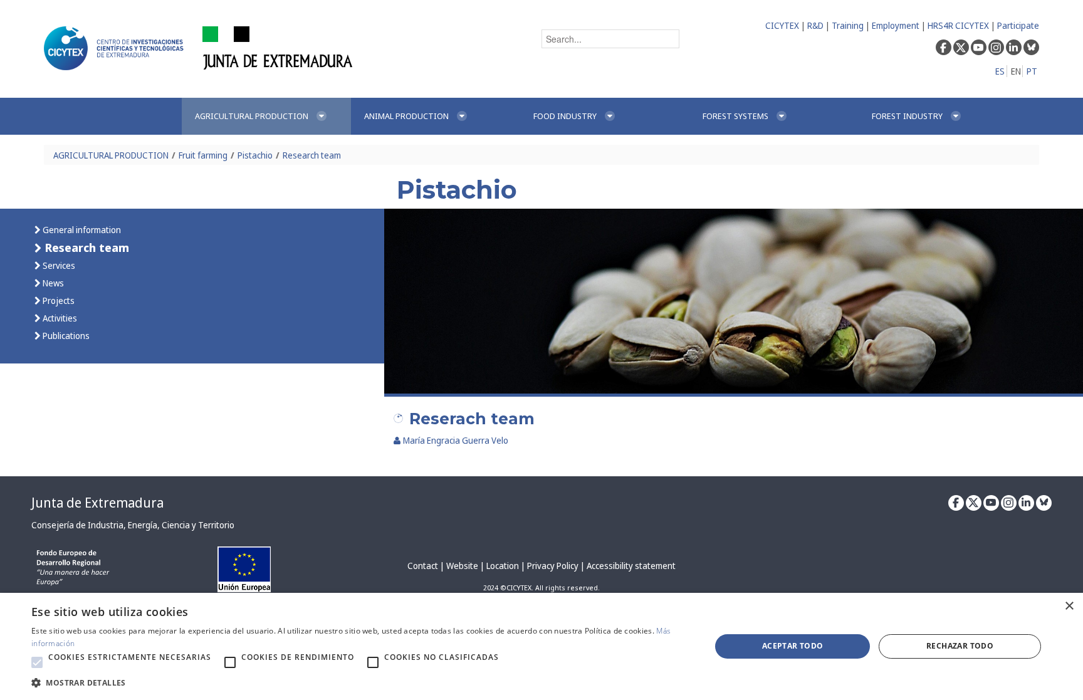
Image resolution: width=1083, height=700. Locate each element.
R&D (815, 25)
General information (81, 230)
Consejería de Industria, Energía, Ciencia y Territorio (132, 525)
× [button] (1069, 606)
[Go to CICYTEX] (116, 48)
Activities (59, 318)
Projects (58, 300)
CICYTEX (782, 25)
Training (848, 25)
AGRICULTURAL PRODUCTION (111, 155)
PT (1032, 71)
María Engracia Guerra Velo (455, 440)
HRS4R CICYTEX (958, 25)
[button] (37, 662)
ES (1000, 71)
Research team (312, 155)
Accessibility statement (631, 566)
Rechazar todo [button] (959, 645)
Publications (65, 336)
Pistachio (255, 155)
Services (58, 265)
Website (462, 566)
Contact (422, 566)
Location (502, 566)
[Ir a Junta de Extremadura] (277, 47)
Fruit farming (203, 155)
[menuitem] (266, 116)
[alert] (541, 646)
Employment (895, 25)
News (52, 283)
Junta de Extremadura (97, 502)
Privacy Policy (552, 566)
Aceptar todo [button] (793, 645)
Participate (1018, 25)
